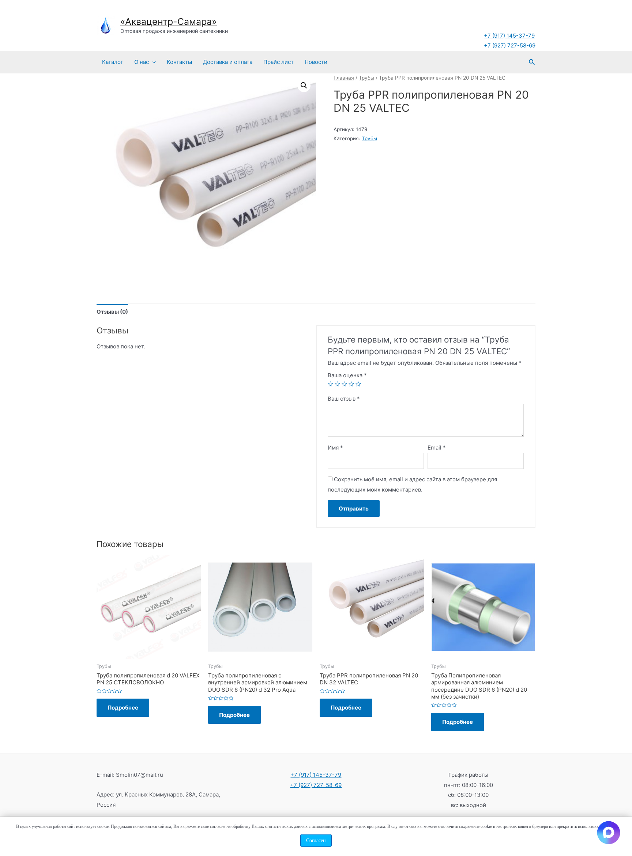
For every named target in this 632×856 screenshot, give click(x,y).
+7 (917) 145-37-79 (509, 35)
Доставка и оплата (227, 61)
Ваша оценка (347, 375)
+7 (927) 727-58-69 (509, 45)
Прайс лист (278, 61)
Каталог (112, 61)
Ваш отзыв (344, 398)
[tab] (112, 312)
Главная (344, 78)
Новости (316, 61)
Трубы (366, 78)
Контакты (179, 61)
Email (437, 447)
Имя (335, 447)
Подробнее (123, 707)
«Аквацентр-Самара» (168, 21)
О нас (141, 61)
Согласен (316, 840)
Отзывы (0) (112, 311)
